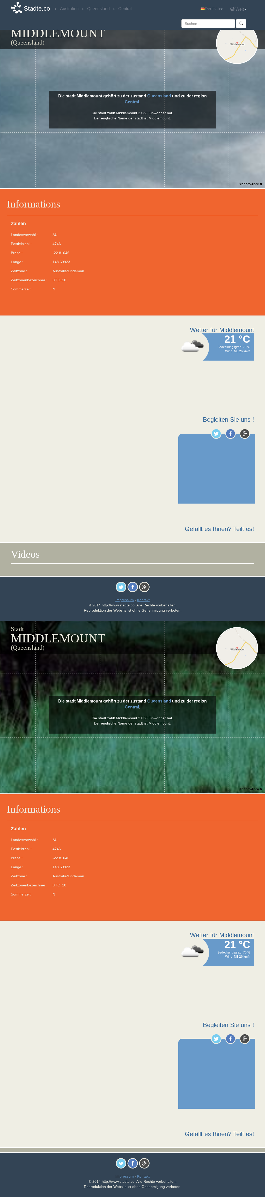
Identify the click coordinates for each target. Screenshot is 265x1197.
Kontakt (143, 600)
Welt (239, 9)
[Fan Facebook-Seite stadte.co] (230, 433)
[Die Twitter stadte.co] (216, 433)
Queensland (159, 96)
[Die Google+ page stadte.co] (244, 433)
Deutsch (212, 8)
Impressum (124, 600)
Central (132, 102)
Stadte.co (37, 8)
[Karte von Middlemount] (237, 43)
